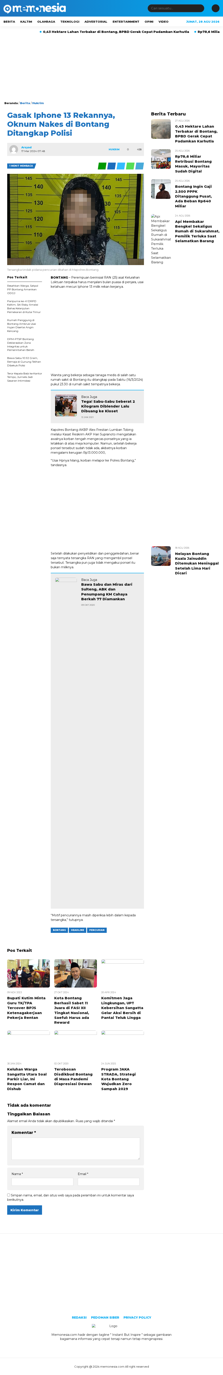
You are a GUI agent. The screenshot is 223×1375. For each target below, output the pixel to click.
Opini (149, 21)
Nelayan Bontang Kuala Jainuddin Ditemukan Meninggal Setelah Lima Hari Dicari (197, 563)
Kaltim (26, 21)
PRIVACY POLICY (137, 1317)
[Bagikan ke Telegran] (139, 166)
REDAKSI (79, 1317)
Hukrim (38, 103)
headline (77, 930)
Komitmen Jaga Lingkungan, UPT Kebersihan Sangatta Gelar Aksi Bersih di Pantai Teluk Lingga (122, 1008)
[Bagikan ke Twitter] (121, 166)
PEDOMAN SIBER (105, 1317)
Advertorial (95, 21)
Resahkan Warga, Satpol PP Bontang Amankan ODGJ (22, 289)
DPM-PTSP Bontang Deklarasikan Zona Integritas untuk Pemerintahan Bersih (20, 344)
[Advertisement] (111, 68)
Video (164, 21)
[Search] (200, 8)
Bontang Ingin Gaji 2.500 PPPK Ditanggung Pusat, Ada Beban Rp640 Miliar (193, 196)
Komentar (24, 1132)
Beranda (11, 103)
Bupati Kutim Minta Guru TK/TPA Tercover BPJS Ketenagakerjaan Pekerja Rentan (26, 1008)
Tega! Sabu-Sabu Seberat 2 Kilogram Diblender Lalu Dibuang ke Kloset (108, 406)
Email (83, 1174)
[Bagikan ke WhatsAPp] (130, 166)
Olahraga (46, 21)
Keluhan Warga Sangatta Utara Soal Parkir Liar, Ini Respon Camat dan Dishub (27, 1079)
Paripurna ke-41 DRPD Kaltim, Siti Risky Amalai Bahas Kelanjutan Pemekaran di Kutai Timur (24, 306)
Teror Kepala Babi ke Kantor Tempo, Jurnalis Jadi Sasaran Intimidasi (24, 377)
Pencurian (97, 930)
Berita (9, 21)
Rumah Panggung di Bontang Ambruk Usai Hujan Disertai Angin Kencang (21, 325)
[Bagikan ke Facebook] (112, 166)
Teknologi (69, 21)
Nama (17, 1174)
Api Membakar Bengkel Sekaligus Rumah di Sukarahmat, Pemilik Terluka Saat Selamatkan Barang (197, 231)
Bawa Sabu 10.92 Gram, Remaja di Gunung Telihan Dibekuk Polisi (24, 361)
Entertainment (126, 21)
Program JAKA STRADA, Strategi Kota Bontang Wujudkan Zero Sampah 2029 (118, 1079)
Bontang (59, 930)
